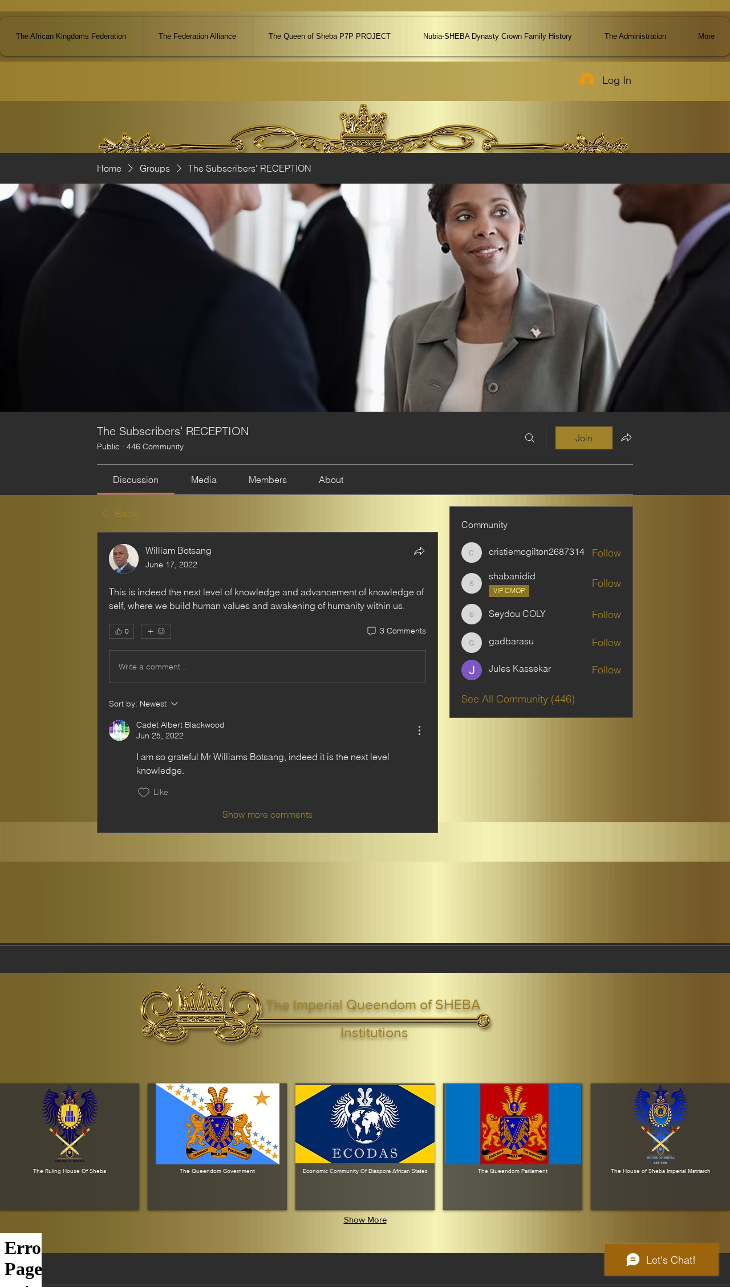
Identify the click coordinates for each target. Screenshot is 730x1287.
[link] (136, 479)
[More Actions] (419, 730)
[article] (267, 682)
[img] (69, 1146)
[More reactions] (156, 631)
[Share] (419, 551)
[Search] (530, 438)
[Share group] (626, 437)
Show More (365, 1219)
